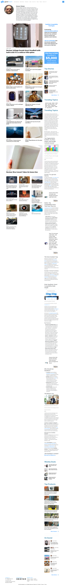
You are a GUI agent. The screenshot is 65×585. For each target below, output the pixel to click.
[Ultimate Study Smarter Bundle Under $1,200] (46, 474)
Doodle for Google (48, 103)
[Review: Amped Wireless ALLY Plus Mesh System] (33, 132)
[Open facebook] (18, 579)
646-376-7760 (8, 580)
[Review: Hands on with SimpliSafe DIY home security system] (14, 79)
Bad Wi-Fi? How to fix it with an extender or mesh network (13, 70)
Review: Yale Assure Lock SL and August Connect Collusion (14, 105)
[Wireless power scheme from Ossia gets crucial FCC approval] (33, 79)
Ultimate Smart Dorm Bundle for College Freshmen (52, 478)
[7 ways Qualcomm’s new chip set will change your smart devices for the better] (14, 113)
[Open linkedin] (25, 579)
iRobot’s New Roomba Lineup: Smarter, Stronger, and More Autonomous (11, 214)
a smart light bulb (55, 177)
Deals (30, 1)
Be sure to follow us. (50, 455)
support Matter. (54, 217)
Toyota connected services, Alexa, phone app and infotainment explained (11, 227)
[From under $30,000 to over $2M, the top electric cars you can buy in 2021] (37, 179)
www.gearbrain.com (47, 304)
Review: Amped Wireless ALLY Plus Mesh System (33, 141)
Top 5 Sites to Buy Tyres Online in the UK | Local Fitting (53, 465)
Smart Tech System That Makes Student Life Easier (53, 469)
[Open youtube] (22, 579)
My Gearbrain (16, 1)
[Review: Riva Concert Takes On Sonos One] (24, 157)
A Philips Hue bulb (47, 182)
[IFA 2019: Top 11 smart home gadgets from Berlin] (33, 61)
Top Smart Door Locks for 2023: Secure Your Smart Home (23, 186)
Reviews (26, 1)
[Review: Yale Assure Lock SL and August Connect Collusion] (14, 96)
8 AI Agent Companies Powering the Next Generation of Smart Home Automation (53, 91)
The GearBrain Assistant (53, 313)
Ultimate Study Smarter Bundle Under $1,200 (53, 473)
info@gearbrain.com (10, 578)
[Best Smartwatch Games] (37, 208)
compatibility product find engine (49, 443)
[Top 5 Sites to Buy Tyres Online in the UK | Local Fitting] (46, 465)
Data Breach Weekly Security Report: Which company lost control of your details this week (11, 187)
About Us (44, 1)
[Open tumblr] (23, 579)
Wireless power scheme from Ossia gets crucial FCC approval (33, 87)
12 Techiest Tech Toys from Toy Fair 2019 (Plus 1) (32, 122)
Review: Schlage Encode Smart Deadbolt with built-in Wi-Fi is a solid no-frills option (23, 51)
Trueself (35, 578)
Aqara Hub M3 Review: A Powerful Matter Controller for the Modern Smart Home (50, 493)
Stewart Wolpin (54, 540)
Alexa (50, 185)
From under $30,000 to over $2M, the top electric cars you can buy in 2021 (37, 186)
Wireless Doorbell (51, 106)
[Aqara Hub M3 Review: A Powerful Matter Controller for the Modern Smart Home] (51, 488)
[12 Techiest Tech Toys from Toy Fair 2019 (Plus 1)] (33, 113)
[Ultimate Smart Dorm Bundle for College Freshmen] (46, 478)
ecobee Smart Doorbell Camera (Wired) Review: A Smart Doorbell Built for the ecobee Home (50, 502)
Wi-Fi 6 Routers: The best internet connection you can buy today (13, 141)
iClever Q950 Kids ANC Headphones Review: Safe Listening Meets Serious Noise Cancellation (51, 528)
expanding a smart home (50, 373)
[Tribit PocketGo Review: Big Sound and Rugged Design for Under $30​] (51, 507)
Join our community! (49, 40)
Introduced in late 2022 (48, 207)
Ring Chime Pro (49, 107)
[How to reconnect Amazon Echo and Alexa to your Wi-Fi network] (46, 77)
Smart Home (8, 48)
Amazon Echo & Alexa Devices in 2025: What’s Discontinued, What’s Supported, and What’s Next (37, 201)
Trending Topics (51, 100)
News (38, 1)
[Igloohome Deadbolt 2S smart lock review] (46, 87)
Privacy (42, 584)
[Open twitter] (17, 579)
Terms (45, 584)
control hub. (52, 274)
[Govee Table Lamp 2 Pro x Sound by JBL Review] (24, 193)
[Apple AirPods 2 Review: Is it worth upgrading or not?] (33, 96)
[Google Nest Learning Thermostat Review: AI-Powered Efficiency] (24, 208)
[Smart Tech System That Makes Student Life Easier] (46, 470)
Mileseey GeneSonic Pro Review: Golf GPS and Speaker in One (51, 519)
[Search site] (63, 2)
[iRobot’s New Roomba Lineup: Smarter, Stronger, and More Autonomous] (11, 208)
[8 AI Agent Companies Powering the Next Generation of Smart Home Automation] (46, 91)
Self (26, 103)
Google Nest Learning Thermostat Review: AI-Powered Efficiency (23, 214)
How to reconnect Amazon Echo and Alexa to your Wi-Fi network (53, 77)
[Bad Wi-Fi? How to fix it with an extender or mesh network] (14, 61)
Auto (7, 225)
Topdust (31, 578)
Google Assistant (51, 445)
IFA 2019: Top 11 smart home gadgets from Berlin (33, 70)
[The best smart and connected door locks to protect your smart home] (24, 179)
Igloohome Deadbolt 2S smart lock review (53, 86)
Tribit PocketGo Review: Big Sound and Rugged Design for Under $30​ (50, 511)
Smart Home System (51, 104)
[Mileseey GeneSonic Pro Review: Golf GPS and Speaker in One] (51, 515)
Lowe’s (56, 377)
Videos (40, 1)
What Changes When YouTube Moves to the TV (11, 200)
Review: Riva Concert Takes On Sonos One (22, 172)
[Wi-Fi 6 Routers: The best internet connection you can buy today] (14, 132)
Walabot (53, 103)
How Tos (33, 1)
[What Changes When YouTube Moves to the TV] (11, 193)
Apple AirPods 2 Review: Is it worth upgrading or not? (32, 105)
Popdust (28, 578)
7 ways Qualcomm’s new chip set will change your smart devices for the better (14, 123)
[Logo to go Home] (7, 1)
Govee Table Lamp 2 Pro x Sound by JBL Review (24, 200)
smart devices (56, 308)
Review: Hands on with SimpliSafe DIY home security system (14, 87)
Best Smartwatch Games (36, 213)
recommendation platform (51, 31)
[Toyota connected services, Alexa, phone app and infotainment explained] (11, 221)
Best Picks (22, 1)
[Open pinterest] (20, 579)
